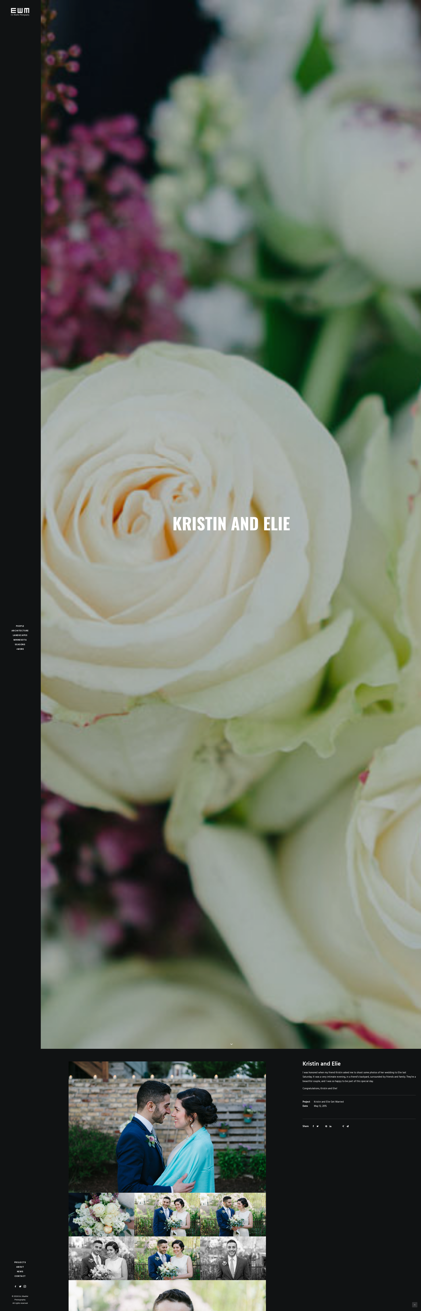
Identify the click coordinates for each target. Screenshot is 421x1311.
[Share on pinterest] (326, 1126)
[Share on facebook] (313, 1126)
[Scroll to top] (414, 1305)
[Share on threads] (322, 1125)
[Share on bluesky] (339, 1125)
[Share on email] (347, 1126)
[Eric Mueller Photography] (20, 11)
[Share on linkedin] (330, 1126)
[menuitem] (16, 1286)
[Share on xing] (343, 1126)
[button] (16, 1286)
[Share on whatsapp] (335, 1125)
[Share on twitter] (318, 1126)
